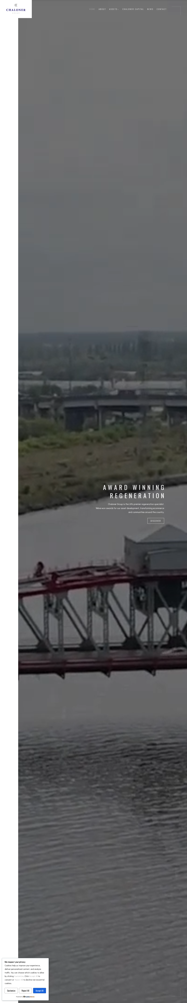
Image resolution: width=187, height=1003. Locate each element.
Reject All (25, 990)
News (150, 9)
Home (92, 9)
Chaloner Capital (133, 9)
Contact (162, 9)
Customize (11, 990)
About (102, 9)
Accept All (40, 990)
